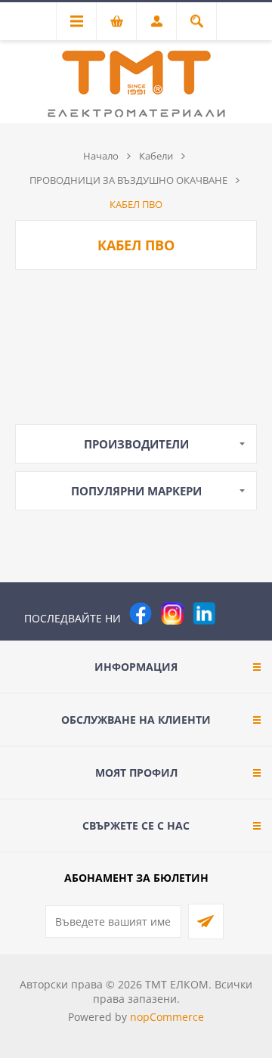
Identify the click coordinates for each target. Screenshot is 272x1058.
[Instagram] (172, 613)
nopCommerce (167, 1017)
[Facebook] (140, 613)
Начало (101, 156)
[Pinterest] (236, 613)
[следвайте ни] (204, 613)
